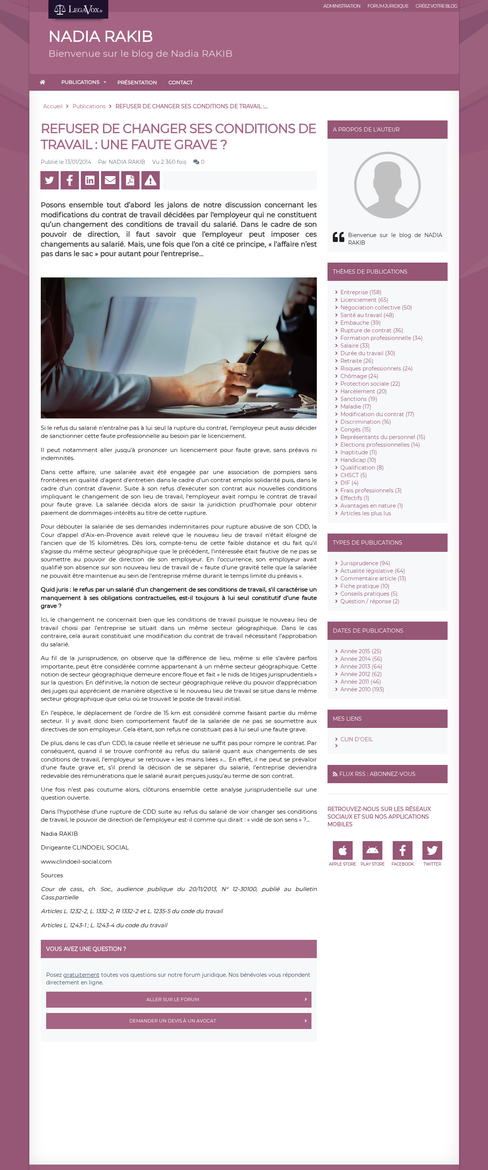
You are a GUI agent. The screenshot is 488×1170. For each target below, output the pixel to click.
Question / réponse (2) (370, 601)
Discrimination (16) (365, 421)
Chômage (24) (359, 376)
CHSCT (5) (353, 475)
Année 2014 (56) (361, 659)
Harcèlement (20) (363, 391)
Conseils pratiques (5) (369, 593)
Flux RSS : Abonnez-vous (377, 774)
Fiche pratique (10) (365, 586)
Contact (181, 82)
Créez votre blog (436, 6)
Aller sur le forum (172, 999)
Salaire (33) (355, 345)
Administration (341, 6)
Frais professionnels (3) (371, 490)
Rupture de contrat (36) (371, 330)
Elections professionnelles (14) (380, 444)
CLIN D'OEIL (356, 739)
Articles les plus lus (365, 513)
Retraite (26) (357, 360)
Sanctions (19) (358, 399)
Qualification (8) (362, 467)
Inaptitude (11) (358, 452)
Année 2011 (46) (360, 681)
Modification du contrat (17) (377, 414)
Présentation (137, 82)
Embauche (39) (360, 322)
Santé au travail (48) (367, 315)
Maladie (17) (355, 406)
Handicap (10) (358, 460)
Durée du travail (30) (367, 353)
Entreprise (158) (361, 292)
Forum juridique (388, 6)
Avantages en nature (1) (371, 505)
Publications (80, 82)
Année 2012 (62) (361, 674)
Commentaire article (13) (373, 578)
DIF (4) (349, 482)
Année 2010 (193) (362, 689)
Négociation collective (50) (376, 307)
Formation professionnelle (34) (381, 338)
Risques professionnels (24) (376, 368)
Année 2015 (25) (361, 651)
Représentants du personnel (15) (382, 437)
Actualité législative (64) (372, 570)
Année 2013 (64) (361, 666)
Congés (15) (355, 429)
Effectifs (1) (354, 498)
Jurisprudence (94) (365, 563)
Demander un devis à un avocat (172, 1021)
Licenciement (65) (364, 300)
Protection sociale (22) (370, 383)
